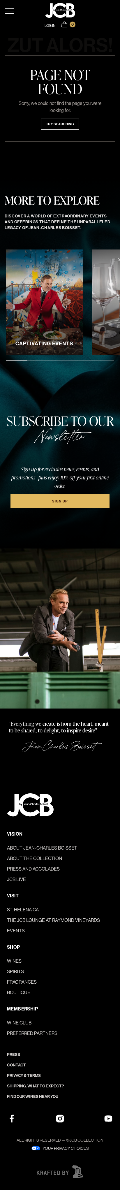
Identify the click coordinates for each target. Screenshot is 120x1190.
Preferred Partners (32, 1033)
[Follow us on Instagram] (60, 1118)
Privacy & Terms (24, 1075)
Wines (14, 961)
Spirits (15, 971)
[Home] (60, 11)
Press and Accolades (33, 869)
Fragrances (22, 982)
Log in (50, 26)
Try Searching (60, 124)
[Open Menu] (25, 11)
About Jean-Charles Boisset (42, 848)
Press (13, 1054)
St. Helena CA (23, 910)
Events (16, 931)
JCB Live (16, 879)
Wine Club (19, 1023)
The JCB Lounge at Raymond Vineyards (53, 920)
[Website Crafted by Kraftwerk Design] (60, 1171)
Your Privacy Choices (66, 1148)
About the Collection (34, 858)
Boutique (18, 992)
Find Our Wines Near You (32, 1096)
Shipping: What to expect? (35, 1086)
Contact (16, 1065)
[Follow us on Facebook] (11, 1118)
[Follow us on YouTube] (108, 1118)
